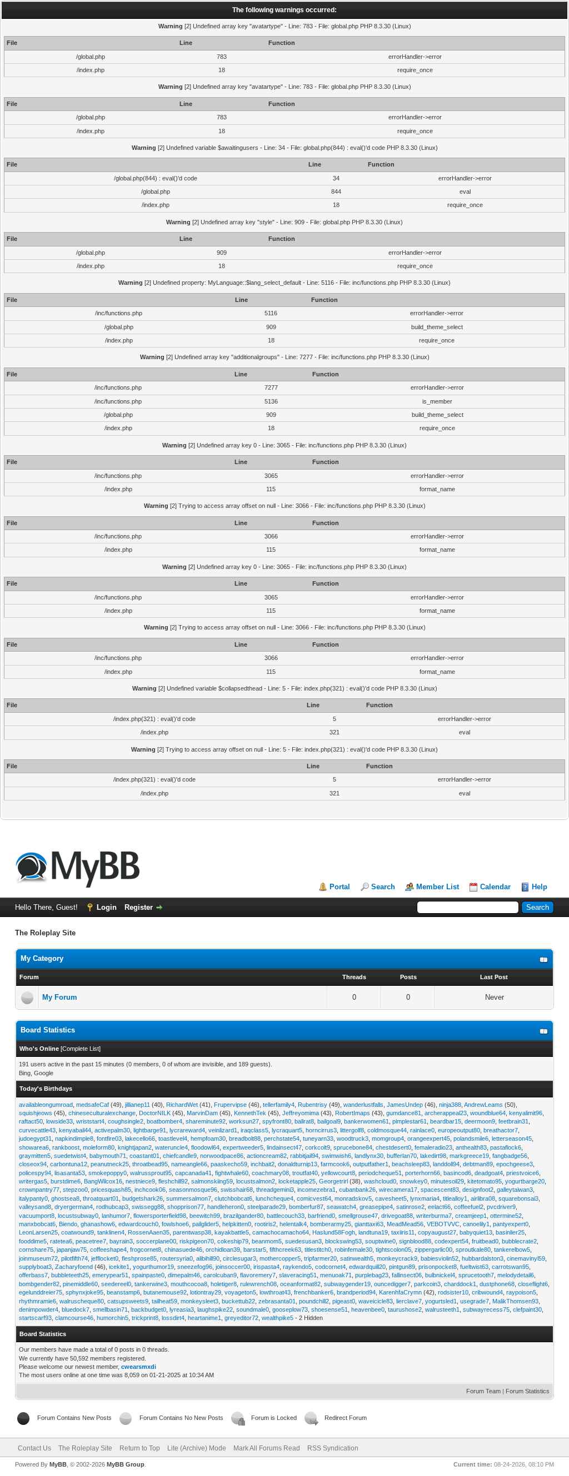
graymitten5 (35, 1155)
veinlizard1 (222, 1130)
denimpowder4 (38, 1309)
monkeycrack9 (397, 1258)
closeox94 (33, 1164)
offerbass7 (33, 1275)
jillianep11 (137, 1104)
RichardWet (182, 1104)
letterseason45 (512, 1138)
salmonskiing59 (212, 1181)
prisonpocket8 (437, 1266)
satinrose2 (410, 1206)
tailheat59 (164, 1301)
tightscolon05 (393, 1249)
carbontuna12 (68, 1164)
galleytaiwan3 (515, 1189)
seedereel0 (116, 1284)
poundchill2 (314, 1301)
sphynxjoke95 (84, 1292)
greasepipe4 (376, 1206)
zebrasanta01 (277, 1301)
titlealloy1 (455, 1198)
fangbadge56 (509, 1155)
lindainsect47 (284, 1147)
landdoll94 (446, 1164)
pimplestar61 (409, 1121)
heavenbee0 (368, 1309)
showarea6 (34, 1147)
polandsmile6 (470, 1138)
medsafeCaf (92, 1104)
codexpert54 (451, 1241)
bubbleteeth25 (70, 1275)
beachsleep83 (411, 1164)
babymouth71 (107, 1155)
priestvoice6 (522, 1173)
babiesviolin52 (439, 1258)
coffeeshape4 (108, 1249)
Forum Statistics (528, 1391)
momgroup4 (388, 1138)
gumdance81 (403, 1113)
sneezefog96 (194, 1266)
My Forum (59, 997)
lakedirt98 (433, 1155)
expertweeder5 (243, 1147)
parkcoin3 (427, 1284)
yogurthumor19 (153, 1266)
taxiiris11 (403, 1232)
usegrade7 (474, 1301)
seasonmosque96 (193, 1189)
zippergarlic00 (433, 1249)
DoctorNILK (155, 1113)
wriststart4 (90, 1121)
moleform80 (98, 1147)
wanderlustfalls (363, 1104)
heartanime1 (204, 1317)
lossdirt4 (173, 1317)
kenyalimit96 (525, 1113)
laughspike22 (215, 1309)
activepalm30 (112, 1130)
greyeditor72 (241, 1317)
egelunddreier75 (40, 1292)
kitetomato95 (484, 1181)
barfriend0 (321, 1215)
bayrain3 (121, 1241)
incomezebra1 (316, 1189)
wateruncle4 (171, 1147)
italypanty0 (33, 1198)
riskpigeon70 (196, 1241)
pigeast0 (343, 1301)
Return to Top (139, 1448)
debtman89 (478, 1164)
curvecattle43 (37, 1130)
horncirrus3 (321, 1130)
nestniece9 (140, 1181)
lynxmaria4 (425, 1198)
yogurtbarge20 (525, 1181)
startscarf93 (35, 1317)
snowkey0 (413, 1181)
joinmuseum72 (38, 1258)
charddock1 (460, 1284)
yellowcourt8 (338, 1173)
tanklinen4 (110, 1232)
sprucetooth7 (476, 1275)
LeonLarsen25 (38, 1232)
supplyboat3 (35, 1266)
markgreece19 (469, 1155)
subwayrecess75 (486, 1309)
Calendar (495, 887)
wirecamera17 (398, 1189)
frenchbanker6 (313, 1292)
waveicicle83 (375, 1301)
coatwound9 (77, 1232)
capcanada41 (193, 1173)
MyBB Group (125, 1464)
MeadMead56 (405, 1224)
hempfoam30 (208, 1138)
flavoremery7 (258, 1275)
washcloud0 (380, 1181)
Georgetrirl (333, 1181)
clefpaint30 (527, 1309)
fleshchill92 (173, 1181)
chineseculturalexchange (102, 1113)
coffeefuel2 (468, 1206)
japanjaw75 (72, 1249)
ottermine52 (506, 1215)
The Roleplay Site (85, 1448)
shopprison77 (185, 1206)
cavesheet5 (391, 1198)
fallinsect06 (407, 1275)
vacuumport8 (36, 1215)
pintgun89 (402, 1266)
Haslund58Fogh (333, 1232)
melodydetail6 (515, 1275)
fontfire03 (109, 1138)
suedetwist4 (70, 1155)
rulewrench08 (258, 1284)
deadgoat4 (489, 1173)
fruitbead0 (485, 1241)
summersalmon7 (188, 1198)
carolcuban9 (220, 1275)
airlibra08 (483, 1198)
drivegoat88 (397, 1215)
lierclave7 (409, 1301)
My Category (42, 958)
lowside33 (59, 1121)
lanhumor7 (116, 1215)
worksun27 (244, 1121)
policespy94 (35, 1173)
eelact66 (439, 1206)
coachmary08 (270, 1173)
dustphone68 (497, 1284)
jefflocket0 (104, 1258)
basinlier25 (510, 1232)
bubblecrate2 (519, 1241)
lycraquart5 (287, 1130)
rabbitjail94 (304, 1155)
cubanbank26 (357, 1189)
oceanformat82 (300, 1284)
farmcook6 (335, 1164)
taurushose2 (405, 1309)
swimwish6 (336, 1155)
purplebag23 (371, 1275)
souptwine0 (380, 1241)
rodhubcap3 (112, 1206)
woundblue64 (488, 1113)
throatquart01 (101, 1198)
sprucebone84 (352, 1147)
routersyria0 (176, 1258)
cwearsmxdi (138, 1366)
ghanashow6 (98, 1224)
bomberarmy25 (330, 1224)
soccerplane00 (156, 1241)
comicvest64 (314, 1198)
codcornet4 (330, 1266)
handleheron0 (225, 1206)
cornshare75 (36, 1249)
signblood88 (415, 1241)
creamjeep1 (471, 1215)
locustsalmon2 (255, 1181)
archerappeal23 (446, 1113)
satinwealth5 (356, 1258)
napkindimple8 (74, 1138)
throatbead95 (150, 1164)
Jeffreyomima (300, 1113)
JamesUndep (405, 1104)
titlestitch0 (318, 1249)
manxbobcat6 (37, 1224)
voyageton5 (240, 1292)
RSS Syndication (332, 1448)
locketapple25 (297, 1181)
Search (383, 887)
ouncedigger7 (392, 1284)
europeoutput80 (459, 1130)
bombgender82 (39, 1284)
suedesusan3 (303, 1241)
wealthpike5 (277, 1317)
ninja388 (450, 1104)
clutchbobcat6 (233, 1198)
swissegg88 (148, 1206)
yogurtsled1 (441, 1301)
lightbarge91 (149, 1130)
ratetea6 (61, 1241)
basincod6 (457, 1173)
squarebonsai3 (518, 1198)
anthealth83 (471, 1147)
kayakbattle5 (231, 1232)
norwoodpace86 (221, 1155)
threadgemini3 (275, 1189)
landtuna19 (373, 1232)
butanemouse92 (165, 1292)
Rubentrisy (312, 1104)
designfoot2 (477, 1189)
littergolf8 (352, 1130)
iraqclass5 (254, 1130)
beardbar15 (445, 1121)
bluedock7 (75, 1309)
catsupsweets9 (127, 1301)
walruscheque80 (81, 1301)
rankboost (65, 1147)
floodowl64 (205, 1147)
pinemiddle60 (80, 1284)
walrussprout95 (151, 1173)
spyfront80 (276, 1121)
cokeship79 (232, 1241)
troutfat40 (305, 1173)
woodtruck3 (352, 1138)
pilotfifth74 (74, 1258)
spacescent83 (440, 1189)
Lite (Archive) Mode (196, 1448)
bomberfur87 (306, 1206)
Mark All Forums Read (266, 1448)
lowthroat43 (275, 1292)
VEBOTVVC (443, 1224)
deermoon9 (480, 1121)
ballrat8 (304, 1121)
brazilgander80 (243, 1215)
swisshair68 (237, 1189)
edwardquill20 (367, 1266)
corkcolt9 (317, 1147)
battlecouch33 (286, 1215)
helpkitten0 (236, 1224)
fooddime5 (33, 1241)
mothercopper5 (280, 1258)
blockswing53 (343, 1241)
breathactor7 (500, 1130)
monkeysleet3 (199, 1301)
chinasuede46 (183, 1249)
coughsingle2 (125, 1121)
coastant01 (144, 1155)
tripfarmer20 (320, 1258)
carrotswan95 (510, 1266)
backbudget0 (148, 1309)
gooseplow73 (290, 1309)
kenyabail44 (75, 1130)
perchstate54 (282, 1138)
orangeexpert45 (428, 1138)
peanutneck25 (110, 1164)
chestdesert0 (393, 1147)
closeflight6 (533, 1284)
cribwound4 (487, 1292)
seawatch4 (341, 1206)
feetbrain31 (513, 1121)
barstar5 (254, 1249)
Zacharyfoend (74, 1266)
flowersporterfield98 (159, 1215)
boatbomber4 (164, 1121)
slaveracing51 (298, 1275)
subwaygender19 (347, 1284)
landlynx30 (369, 1155)
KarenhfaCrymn (400, 1292)
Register (138, 907)
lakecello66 (140, 1138)
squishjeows (35, 1113)
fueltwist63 (474, 1266)
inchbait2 (262, 1164)
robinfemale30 (353, 1249)
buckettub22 (238, 1301)
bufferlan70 (402, 1155)
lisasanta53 (69, 1173)
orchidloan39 (223, 1249)
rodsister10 (453, 1292)
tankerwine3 (150, 1284)
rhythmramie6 (37, 1301)
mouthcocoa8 (189, 1284)
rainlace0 (422, 1130)
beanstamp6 (123, 1292)
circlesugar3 (239, 1258)
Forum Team (483, 1391)
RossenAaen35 (148, 1232)
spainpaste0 (148, 1275)
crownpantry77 (39, 1189)
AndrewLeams (483, 1104)
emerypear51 (110, 1275)
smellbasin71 (110, 1309)
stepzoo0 (75, 1189)
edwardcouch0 (138, 1224)
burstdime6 (66, 1181)
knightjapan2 (135, 1147)
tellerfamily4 (279, 1104)
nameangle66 (189, 1164)
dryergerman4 (73, 1206)
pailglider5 (205, 1224)
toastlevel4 (172, 1138)
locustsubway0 (78, 1215)
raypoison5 (521, 1292)
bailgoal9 (329, 1121)
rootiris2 (265, 1224)
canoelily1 (476, 1224)
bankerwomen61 (366, 1121)
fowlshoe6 (175, 1224)
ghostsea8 (65, 1198)
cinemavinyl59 (526, 1258)
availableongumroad (46, 1104)
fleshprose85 (139, 1258)
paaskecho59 (229, 1164)
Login (107, 907)
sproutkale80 (473, 1249)
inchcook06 (150, 1189)
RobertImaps (352, 1113)
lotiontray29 (205, 1292)
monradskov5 (353, 1198)
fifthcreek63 (285, 1249)
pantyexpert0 (510, 1224)
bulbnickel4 (440, 1275)
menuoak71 (336, 1275)
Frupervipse (230, 1104)
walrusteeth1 (442, 1309)
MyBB (58, 1464)
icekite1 (119, 1266)
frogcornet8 (145, 1249)
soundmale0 (252, 1309)
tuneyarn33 (318, 1138)
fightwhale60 (231, 1173)
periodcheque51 (380, 1173)
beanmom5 (267, 1241)
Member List (437, 887)
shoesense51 (329, 1309)
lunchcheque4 (274, 1198)
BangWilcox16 (103, 1181)
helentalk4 (293, 1224)
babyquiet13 (476, 1232)
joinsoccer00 (233, 1266)
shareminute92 (206, 1121)
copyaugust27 (437, 1232)
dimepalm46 (184, 1275)
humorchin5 (112, 1317)
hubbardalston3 (482, 1258)
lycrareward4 (187, 1130)
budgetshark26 (142, 1198)
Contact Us (34, 1448)
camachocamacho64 (280, 1232)
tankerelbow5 (512, 1249)
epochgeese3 (514, 1164)
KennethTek (250, 1113)
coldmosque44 (387, 1130)
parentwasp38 (192, 1232)
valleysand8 (35, 1206)
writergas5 (33, 1181)
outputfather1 (370, 1164)
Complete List (80, 1048)
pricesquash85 (111, 1189)
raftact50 (31, 1121)
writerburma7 (434, 1215)
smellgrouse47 (358, 1215)
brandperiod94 (356, 1292)
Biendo (68, 1224)
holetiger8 (224, 1284)
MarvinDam (202, 1113)
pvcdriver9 (501, 1206)
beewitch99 (204, 1215)
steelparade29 (266, 1206)
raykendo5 (297, 1266)
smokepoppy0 (107, 1173)
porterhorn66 (422, 1173)
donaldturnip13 (297, 1164)
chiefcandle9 (180, 1155)
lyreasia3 (181, 1309)
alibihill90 (207, 1258)
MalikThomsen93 (515, 1301)
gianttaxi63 (369, 1224)
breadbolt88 (245, 1138)
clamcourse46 (74, 1317)
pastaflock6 (505, 1147)
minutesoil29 (447, 1181)
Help (539, 887)
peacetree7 (91, 1241)
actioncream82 (267, 1155)
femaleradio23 (433, 1147)
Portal (340, 887)
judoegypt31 (35, 1138)
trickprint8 (145, 1317)
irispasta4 (266, 1266)
